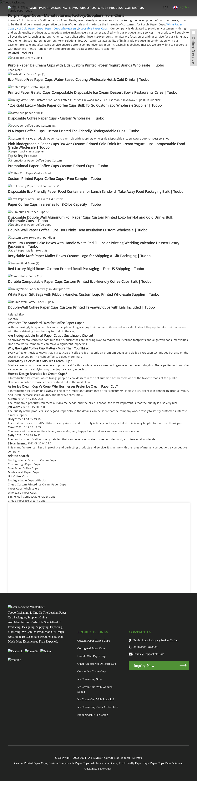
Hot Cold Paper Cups (30, 28)
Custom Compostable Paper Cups (69, 763)
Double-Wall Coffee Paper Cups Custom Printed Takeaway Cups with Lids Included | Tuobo (81, 307)
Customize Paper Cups (98, 768)
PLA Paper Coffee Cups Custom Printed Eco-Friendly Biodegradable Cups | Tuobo (73, 131)
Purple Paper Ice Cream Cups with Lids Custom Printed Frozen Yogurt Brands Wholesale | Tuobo (86, 65)
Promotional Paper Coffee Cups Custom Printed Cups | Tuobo (58, 165)
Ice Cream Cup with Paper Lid (95, 699)
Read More (15, 70)
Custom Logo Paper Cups (24, 464)
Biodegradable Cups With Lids (27, 480)
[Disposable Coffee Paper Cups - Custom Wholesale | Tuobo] (26, 112)
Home (32, 8)
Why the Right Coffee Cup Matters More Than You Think (48, 348)
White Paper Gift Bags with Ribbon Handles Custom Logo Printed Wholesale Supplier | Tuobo (83, 294)
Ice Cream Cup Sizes (89, 679)
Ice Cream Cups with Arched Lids (97, 707)
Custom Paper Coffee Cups (93, 640)
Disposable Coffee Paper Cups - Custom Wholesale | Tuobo (56, 118)
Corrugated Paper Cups (91, 648)
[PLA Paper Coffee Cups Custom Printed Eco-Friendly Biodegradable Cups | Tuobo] (32, 125)
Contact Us (134, 8)
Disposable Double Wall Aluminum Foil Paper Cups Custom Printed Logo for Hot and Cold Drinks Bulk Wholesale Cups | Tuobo (90, 219)
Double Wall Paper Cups (23, 472)
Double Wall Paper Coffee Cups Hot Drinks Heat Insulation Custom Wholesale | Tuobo (78, 230)
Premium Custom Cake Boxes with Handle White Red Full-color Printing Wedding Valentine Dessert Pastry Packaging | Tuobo (93, 245)
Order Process (110, 8)
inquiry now (144, 665)
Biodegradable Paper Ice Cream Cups (32, 460)
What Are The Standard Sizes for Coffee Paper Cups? (46, 323)
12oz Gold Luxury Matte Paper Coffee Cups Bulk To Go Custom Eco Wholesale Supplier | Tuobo (85, 105)
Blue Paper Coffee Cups (23, 468)
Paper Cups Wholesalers (61, 28)
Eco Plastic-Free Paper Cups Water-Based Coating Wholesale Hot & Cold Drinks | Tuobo (78, 79)
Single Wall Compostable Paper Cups (31, 496)
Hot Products (122, 757)
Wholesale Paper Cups (22, 492)
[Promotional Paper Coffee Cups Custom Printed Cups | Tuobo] (35, 160)
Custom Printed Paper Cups (30, 763)
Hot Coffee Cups (18, 476)
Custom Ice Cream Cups (92, 671)
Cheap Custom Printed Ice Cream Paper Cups (37, 484)
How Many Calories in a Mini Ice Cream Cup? (40, 361)
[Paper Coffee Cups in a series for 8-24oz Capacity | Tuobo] (35, 198)
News (73, 8)
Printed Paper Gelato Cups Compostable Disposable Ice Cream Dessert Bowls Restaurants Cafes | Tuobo (92, 92)
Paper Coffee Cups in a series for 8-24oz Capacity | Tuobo (54, 204)
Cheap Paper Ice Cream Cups (26, 500)
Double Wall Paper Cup (91, 656)
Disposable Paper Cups (93, 28)
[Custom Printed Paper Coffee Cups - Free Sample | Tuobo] (29, 173)
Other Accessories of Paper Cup (96, 663)
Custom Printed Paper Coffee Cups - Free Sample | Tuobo (54, 178)
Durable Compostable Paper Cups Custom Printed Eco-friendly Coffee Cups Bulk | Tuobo (80, 281)
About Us (88, 8)
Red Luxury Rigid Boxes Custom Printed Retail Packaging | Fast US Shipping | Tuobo (76, 268)
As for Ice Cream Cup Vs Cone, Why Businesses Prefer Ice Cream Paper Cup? (63, 386)
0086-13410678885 (146, 647)
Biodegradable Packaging (92, 714)
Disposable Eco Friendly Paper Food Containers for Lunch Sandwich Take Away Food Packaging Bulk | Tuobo (96, 191)
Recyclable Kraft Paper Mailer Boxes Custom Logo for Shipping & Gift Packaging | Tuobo (79, 255)
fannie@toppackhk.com (149, 653)
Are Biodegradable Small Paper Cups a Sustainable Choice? (50, 335)
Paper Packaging (53, 8)
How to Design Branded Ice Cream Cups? (37, 374)
